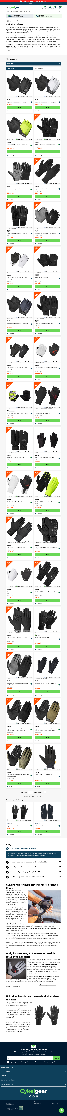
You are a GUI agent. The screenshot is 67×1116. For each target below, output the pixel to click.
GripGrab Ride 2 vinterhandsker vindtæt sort (46, 591)
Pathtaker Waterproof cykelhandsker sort (17, 233)
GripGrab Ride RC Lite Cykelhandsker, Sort (17, 102)
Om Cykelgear (5, 1071)
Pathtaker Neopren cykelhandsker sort (44, 323)
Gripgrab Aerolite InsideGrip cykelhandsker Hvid (17, 592)
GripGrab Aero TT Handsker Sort (43, 413)
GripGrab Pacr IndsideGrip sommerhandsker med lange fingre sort (18, 684)
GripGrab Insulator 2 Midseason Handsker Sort (17, 638)
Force (54, 44)
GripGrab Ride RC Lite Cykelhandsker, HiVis (17, 144)
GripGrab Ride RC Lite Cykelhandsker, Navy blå (17, 324)
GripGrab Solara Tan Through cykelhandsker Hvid (46, 368)
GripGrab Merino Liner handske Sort (16, 547)
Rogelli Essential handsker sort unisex (16, 826)
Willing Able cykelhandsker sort (42, 826)
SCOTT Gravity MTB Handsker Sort (43, 774)
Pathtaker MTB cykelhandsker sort (15, 189)
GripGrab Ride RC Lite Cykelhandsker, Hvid (45, 102)
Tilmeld (56, 1058)
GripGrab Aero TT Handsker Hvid (15, 501)
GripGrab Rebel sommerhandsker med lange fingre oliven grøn (18, 775)
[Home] (7, 21)
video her (19, 1031)
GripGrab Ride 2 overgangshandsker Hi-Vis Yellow (45, 502)
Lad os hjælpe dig (7, 1067)
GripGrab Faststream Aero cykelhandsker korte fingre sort (17, 368)
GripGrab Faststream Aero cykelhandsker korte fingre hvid (17, 278)
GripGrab (49, 44)
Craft (58, 44)
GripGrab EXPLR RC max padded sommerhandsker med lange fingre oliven (45, 729)
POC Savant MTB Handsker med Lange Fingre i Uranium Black (44, 458)
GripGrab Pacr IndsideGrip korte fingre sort (45, 233)
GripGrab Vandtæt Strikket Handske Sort (45, 189)
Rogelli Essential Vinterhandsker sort (44, 637)
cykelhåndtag (48, 964)
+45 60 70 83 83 (9, 1103)
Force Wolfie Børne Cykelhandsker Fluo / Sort (18, 413)
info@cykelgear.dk (10, 1104)
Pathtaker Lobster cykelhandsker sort (16, 457)
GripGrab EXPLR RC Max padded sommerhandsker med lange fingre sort (16, 729)
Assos (8, 46)
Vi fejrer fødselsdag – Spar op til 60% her (34, 1)
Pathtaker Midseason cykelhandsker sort (45, 144)
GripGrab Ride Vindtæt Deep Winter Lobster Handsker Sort (46, 548)
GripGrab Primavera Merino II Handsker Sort (46, 683)
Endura (14, 46)
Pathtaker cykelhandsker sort (42, 277)
